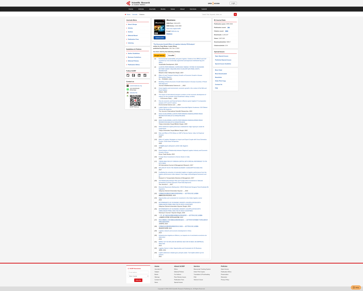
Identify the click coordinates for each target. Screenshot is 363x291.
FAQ (216, 88)
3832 (226, 31)
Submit (204, 9)
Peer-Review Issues (180, 277)
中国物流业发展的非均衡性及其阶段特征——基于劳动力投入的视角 (178, 193)
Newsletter (218, 77)
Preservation (224, 274)
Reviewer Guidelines (134, 57)
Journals (152, 9)
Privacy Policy (225, 279)
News (173, 9)
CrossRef (171, 55)
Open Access (225, 269)
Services (193, 9)
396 (228, 27)
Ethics (176, 269)
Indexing (131, 43)
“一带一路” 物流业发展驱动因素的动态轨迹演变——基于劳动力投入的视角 (180, 215)
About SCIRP (179, 266)
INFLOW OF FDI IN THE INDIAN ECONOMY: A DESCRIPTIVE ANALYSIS (180, 168)
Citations (169, 34)
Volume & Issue (198, 279)
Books (163, 9)
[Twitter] (128, 75)
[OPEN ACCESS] (214, 3)
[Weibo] (144, 75)
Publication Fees (133, 39)
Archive (130, 32)
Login (233, 3)
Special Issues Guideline (223, 64)
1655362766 (133, 93)
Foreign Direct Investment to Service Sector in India (174, 157)
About (182, 9)
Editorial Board (133, 35)
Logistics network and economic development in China (175, 231)
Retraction (224, 277)
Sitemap (157, 277)
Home (131, 9)
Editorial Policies (133, 61)
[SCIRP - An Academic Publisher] (138, 3)
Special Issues (178, 282)
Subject (157, 272)
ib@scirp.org (175, 31)
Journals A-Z (158, 269)
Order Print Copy (220, 81)
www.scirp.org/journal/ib (173, 28)
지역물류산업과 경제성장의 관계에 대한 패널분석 (173, 146)
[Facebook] (133, 75)
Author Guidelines (134, 53)
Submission (160, 37)
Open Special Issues (221, 56)
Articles (141, 9)
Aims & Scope (132, 24)
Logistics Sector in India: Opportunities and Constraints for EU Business (180, 248)
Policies (224, 266)
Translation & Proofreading (202, 274)
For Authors (177, 274)
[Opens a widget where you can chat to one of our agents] (356, 287)
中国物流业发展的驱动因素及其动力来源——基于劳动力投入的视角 (178, 226)
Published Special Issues (223, 60)
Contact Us (218, 84)
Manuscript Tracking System (202, 269)
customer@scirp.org (136, 85)
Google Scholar (159, 55)
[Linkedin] (139, 75)
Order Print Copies (199, 272)
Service (197, 266)
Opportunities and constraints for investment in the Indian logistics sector (180, 198)
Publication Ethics (134, 64)
